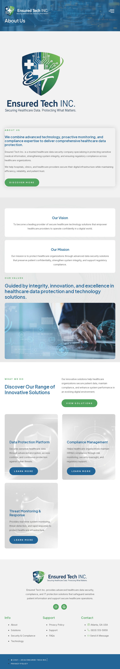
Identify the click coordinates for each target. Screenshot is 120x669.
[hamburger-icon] (111, 11)
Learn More (23, 471)
